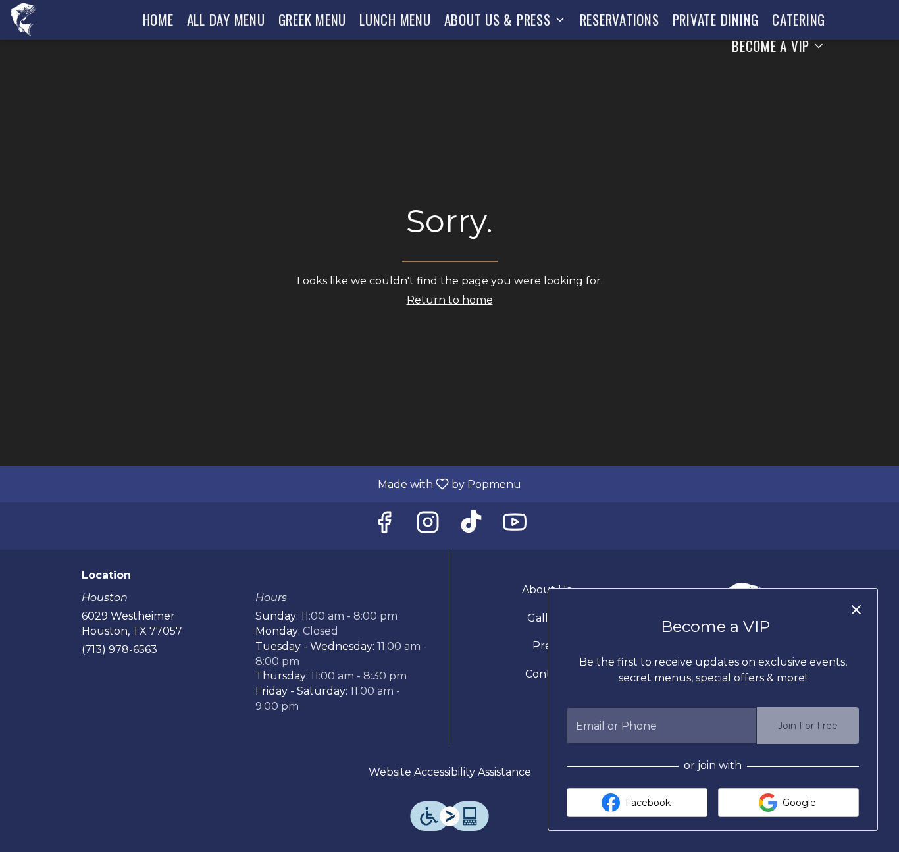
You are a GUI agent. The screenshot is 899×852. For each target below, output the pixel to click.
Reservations (619, 19)
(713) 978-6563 (119, 649)
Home (158, 19)
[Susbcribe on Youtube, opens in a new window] (515, 526)
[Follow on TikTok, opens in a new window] (471, 526)
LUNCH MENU (395, 19)
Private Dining (716, 19)
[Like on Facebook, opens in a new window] (384, 526)
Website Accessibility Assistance (450, 772)
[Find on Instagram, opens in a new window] (428, 526)
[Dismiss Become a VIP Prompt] (856, 610)
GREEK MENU (312, 19)
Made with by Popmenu (265, 484)
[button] (505, 20)
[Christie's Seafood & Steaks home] (35, 19)
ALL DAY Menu (226, 19)
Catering (798, 19)
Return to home (450, 300)
